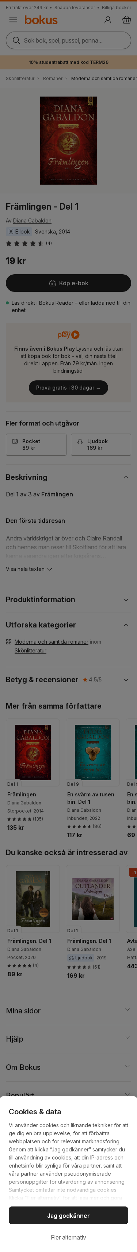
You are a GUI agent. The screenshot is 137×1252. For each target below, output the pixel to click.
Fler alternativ (68, 1237)
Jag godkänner (68, 1215)
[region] (68, 1174)
